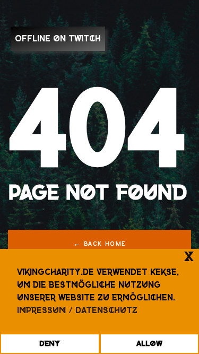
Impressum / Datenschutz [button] (77, 310)
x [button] (189, 257)
